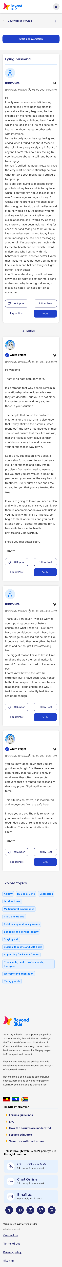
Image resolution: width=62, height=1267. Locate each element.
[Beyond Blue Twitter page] (41, 1211)
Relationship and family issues (22, 924)
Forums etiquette (20, 1134)
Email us (24, 1195)
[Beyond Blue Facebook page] (9, 1211)
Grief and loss (12, 901)
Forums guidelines (21, 1115)
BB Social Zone (26, 893)
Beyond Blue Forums (12, 7)
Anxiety (8, 893)
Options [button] (56, 21)
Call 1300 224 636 (31, 1164)
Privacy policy (12, 1252)
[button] (9, 303)
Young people (12, 981)
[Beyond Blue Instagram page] (30, 1211)
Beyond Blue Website (16, 1021)
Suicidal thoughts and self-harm (23, 947)
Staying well (11, 939)
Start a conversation (31, 38)
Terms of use (12, 1243)
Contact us (10, 1235)
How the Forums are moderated (30, 1128)
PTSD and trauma (14, 916)
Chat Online (27, 1179)
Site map (9, 1260)
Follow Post (45, 303)
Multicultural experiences (19, 909)
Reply (45, 313)
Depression (46, 893)
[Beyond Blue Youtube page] (20, 1211)
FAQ (11, 1121)
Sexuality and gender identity (21, 931)
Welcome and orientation (18, 973)
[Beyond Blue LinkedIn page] (51, 1211)
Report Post (16, 313)
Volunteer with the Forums (26, 1141)
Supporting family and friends (21, 954)
